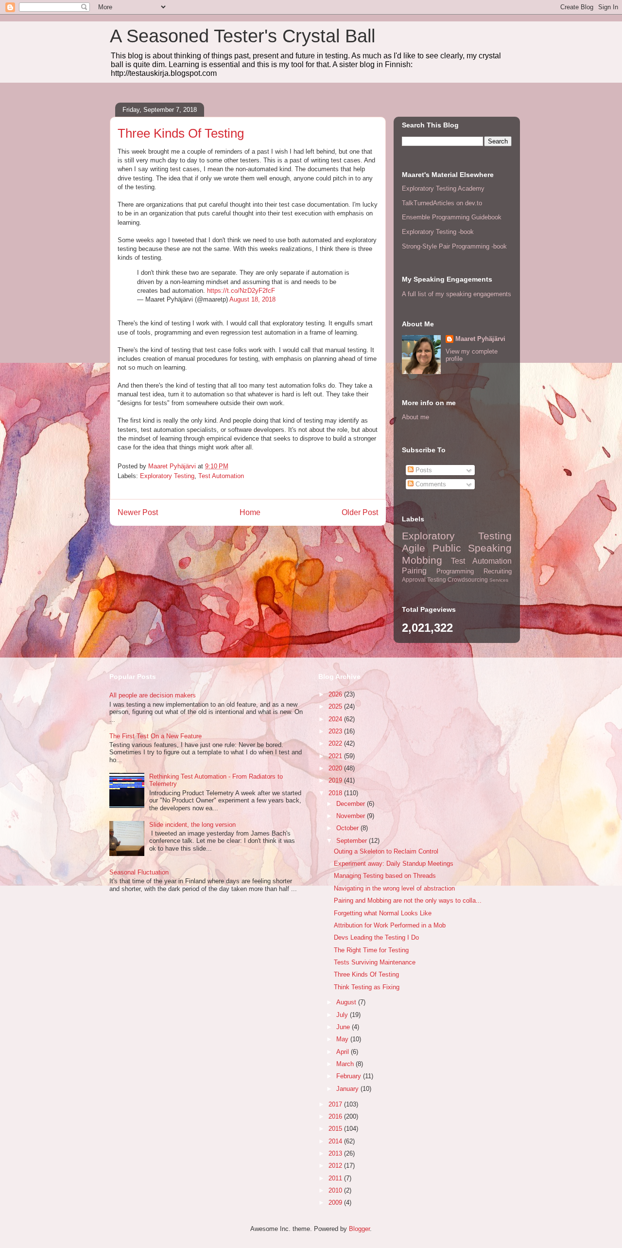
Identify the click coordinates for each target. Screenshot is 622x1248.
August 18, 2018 (252, 299)
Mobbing (422, 560)
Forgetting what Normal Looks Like (383, 913)
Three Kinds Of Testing (366, 974)
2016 (336, 1116)
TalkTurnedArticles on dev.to (442, 203)
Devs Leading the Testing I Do (376, 937)
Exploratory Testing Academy (443, 188)
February (349, 1076)
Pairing (414, 571)
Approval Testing (424, 579)
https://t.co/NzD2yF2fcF (241, 290)
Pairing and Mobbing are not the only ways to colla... (408, 900)
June (344, 1027)
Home (250, 512)
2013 (336, 1153)
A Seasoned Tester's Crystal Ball (242, 36)
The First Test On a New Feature (155, 736)
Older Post (360, 512)
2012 (336, 1165)
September (352, 840)
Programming (455, 571)
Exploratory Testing (167, 476)
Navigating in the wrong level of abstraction (394, 888)
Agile (413, 547)
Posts (423, 470)
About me (415, 417)
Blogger (359, 1228)
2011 (336, 1178)
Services (498, 580)
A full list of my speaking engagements (456, 294)
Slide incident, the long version (192, 824)
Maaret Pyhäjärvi (480, 338)
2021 (336, 756)
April (343, 1051)
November (351, 816)
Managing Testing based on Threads (385, 875)
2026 (336, 694)
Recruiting (498, 571)
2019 (336, 780)
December (351, 803)
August (347, 1002)
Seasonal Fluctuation (139, 872)
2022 (336, 743)
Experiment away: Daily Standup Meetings (393, 863)
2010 (336, 1190)
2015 (336, 1128)
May (343, 1039)
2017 (336, 1104)
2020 (336, 768)
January (348, 1088)
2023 (336, 731)
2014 (336, 1141)
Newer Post (138, 512)
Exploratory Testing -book (438, 231)
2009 (336, 1202)
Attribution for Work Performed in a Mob (390, 925)
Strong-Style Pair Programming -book (454, 246)
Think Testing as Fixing (366, 987)
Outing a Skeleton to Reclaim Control (386, 851)
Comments (430, 484)
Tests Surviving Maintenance (374, 962)
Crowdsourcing (468, 579)
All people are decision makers (152, 695)
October (348, 828)
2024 (336, 719)
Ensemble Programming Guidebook (451, 217)
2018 (336, 793)
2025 (336, 706)
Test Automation (221, 476)
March (346, 1064)
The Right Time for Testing (371, 950)
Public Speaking (472, 547)
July (343, 1014)
